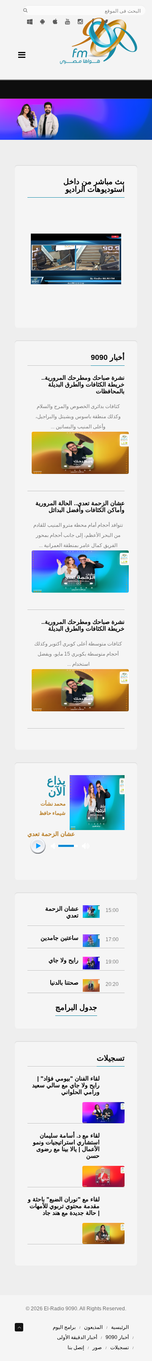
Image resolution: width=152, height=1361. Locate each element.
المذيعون (93, 1327)
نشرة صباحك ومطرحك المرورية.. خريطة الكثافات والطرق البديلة (83, 625)
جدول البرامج (76, 1007)
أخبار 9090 (117, 1337)
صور (97, 1347)
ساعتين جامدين (60, 937)
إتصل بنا (76, 1347)
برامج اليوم (64, 1327)
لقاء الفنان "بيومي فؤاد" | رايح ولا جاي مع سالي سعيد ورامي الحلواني (66, 1085)
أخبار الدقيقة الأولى (77, 1337)
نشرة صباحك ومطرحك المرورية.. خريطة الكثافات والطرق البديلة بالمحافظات (83, 384)
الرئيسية (120, 1327)
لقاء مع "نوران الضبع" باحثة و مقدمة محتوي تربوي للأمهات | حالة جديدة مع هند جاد (64, 1206)
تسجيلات (119, 1347)
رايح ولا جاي (64, 960)
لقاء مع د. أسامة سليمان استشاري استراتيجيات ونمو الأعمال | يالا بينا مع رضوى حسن (66, 1145)
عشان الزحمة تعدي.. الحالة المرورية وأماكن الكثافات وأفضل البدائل (80, 506)
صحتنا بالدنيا (64, 982)
